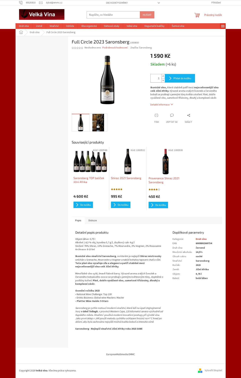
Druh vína (201, 239)
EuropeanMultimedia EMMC (120, 354)
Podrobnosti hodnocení (115, 48)
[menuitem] (24, 26)
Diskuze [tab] (92, 220)
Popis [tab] (78, 220)
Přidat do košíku (182, 78)
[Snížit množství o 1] (163, 80)
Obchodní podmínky (117, 2)
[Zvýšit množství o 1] (163, 76)
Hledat (147, 14)
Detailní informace (160, 105)
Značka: (141, 48)
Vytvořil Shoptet (213, 370)
